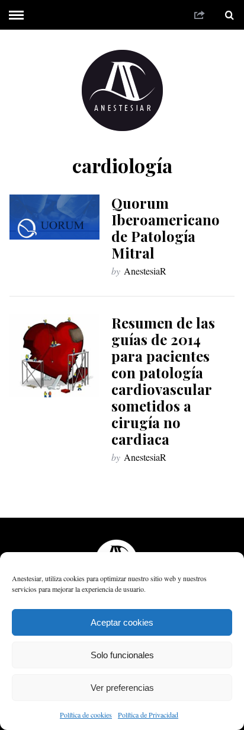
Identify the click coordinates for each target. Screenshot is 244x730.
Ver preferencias (122, 688)
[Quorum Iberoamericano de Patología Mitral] (54, 217)
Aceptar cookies (122, 622)
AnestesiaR (145, 270)
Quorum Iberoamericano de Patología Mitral (165, 227)
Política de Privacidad (148, 714)
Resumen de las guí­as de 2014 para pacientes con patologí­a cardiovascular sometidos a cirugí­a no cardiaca (163, 380)
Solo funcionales (122, 655)
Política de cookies (86, 714)
